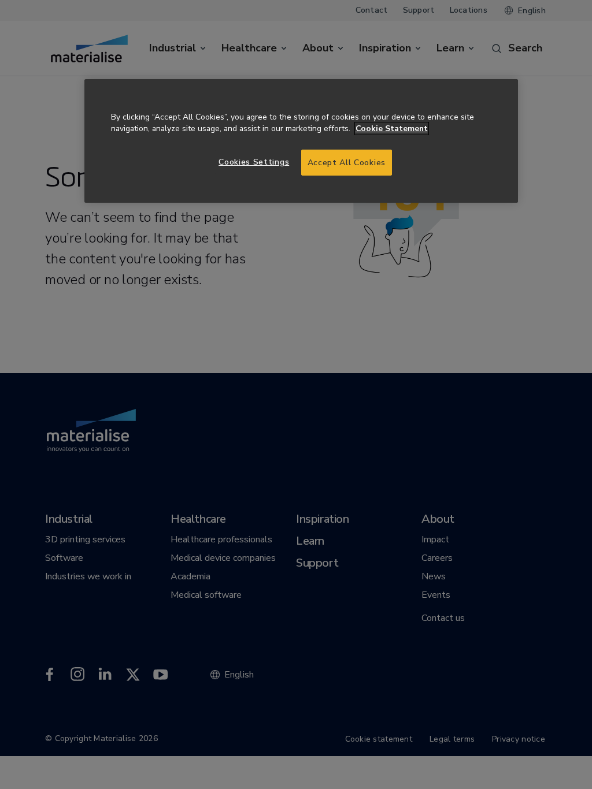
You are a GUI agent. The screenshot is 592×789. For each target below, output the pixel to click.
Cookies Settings (254, 162)
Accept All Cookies (347, 162)
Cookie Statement (392, 128)
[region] (301, 141)
